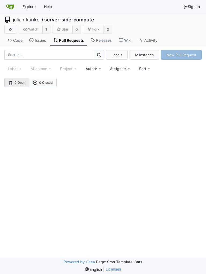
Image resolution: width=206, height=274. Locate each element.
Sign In (194, 6)
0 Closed (46, 83)
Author (91, 68)
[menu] (144, 68)
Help (48, 6)
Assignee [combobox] (118, 68)
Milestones (144, 55)
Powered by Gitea (79, 262)
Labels (117, 55)
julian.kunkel (27, 19)
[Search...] (99, 54)
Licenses (113, 269)
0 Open (19, 83)
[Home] (10, 7)
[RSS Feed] (10, 29)
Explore (29, 6)
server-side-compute (69, 19)
